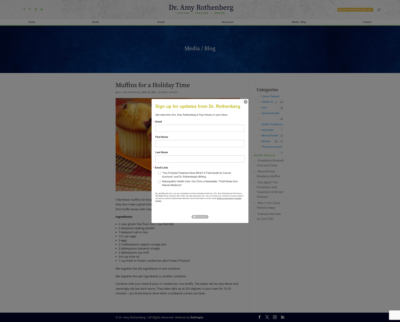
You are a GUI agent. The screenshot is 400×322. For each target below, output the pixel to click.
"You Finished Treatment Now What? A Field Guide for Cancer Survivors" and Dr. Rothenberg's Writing (196, 174)
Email (158, 121)
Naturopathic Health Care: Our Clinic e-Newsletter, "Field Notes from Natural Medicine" (200, 183)
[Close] (246, 102)
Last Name (161, 152)
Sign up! (200, 209)
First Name (161, 137)
